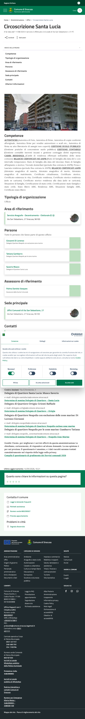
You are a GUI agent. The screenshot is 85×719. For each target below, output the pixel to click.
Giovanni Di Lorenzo (15, 240)
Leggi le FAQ (29, 591)
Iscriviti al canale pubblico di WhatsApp (12, 680)
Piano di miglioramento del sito (28, 712)
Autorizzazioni (29, 562)
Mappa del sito (9, 712)
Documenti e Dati (10, 577)
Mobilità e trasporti (51, 559)
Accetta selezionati (42, 382)
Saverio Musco (12, 266)
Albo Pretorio (49, 591)
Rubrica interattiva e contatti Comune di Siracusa (12, 690)
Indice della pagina (11, 48)
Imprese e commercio (52, 556)
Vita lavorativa (49, 577)
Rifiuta (15, 382)
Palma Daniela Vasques (16, 288)
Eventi (66, 575)
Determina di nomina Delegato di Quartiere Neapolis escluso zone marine (39, 426)
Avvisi (66, 562)
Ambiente (27, 556)
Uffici (6, 559)
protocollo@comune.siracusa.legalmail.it (19, 625)
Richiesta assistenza (32, 606)
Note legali (48, 606)
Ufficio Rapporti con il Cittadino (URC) (12, 608)
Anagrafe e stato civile (32, 559)
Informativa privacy (51, 600)
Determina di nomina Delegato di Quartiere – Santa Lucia (31, 400)
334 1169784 (11, 647)
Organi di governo (10, 562)
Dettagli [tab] (42, 341)
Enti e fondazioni (10, 574)
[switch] (32, 373)
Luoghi (66, 578)
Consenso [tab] (14, 341)
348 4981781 (11, 644)
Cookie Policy (49, 603)
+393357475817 (10, 620)
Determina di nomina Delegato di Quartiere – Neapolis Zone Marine (36, 437)
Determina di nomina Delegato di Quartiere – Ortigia (29, 411)
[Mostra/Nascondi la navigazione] (5, 10)
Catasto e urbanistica (32, 565)
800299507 (8, 615)
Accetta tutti (69, 382)
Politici (6, 565)
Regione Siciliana (9, 3)
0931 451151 (11, 641)
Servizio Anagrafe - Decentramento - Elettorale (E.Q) (30, 215)
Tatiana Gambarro (14, 253)
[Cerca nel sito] (79, 10)
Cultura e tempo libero (32, 568)
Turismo (47, 574)
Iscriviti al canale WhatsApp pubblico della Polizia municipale (13, 663)
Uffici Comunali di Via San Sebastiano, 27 (25, 310)
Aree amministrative (11, 556)
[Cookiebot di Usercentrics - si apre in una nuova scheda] (72, 334)
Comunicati (68, 559)
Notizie (66, 556)
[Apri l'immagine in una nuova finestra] (42, 113)
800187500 (8, 657)
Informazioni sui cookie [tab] (70, 341)
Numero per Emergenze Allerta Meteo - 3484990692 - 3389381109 (13, 701)
